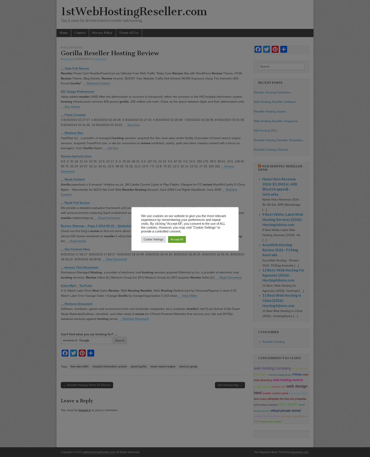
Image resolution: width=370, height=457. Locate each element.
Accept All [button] (177, 239)
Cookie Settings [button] (153, 239)
